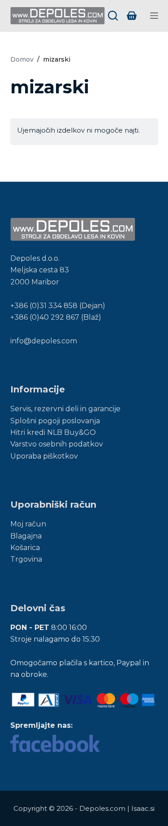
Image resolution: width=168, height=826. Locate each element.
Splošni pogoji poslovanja (55, 421)
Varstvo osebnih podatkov (56, 444)
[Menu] (154, 16)
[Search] (113, 16)
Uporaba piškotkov (44, 456)
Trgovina (26, 559)
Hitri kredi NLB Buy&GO (53, 432)
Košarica (25, 547)
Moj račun (28, 524)
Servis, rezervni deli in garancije (65, 409)
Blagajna (26, 536)
